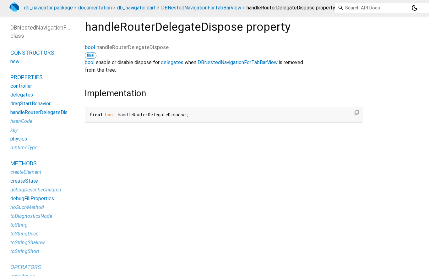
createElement (25, 172)
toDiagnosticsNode (31, 216)
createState (24, 181)
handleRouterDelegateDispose (44, 112)
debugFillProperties (32, 198)
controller (21, 86)
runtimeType (23, 148)
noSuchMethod (27, 207)
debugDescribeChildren (35, 190)
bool (90, 47)
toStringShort (24, 251)
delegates (172, 62)
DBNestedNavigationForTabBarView (201, 8)
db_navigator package (48, 8)
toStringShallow (27, 243)
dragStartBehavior (30, 104)
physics (18, 139)
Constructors (32, 52)
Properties (26, 77)
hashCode (21, 121)
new (14, 61)
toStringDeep (24, 234)
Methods (23, 163)
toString (19, 225)
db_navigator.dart (136, 8)
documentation (95, 8)
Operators (25, 267)
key (14, 130)
